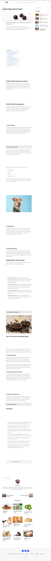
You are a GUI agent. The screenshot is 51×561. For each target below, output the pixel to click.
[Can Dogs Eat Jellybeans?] (7, 506)
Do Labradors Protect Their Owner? (43, 19)
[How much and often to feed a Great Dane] (17, 533)
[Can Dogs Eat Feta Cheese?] (28, 533)
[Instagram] (25, 551)
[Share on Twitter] (3, 27)
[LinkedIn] (8, 478)
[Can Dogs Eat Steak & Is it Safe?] (17, 506)
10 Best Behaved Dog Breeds (24, 495)
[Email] (3, 31)
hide (11, 50)
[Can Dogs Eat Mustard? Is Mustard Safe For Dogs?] (7, 533)
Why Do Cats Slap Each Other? (44, 22)
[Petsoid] (6, 2)
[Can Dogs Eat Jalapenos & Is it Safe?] (28, 506)
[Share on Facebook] (3, 25)
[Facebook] (23, 551)
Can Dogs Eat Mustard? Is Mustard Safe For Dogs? (7, 539)
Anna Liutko (17, 485)
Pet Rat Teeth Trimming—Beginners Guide (43, 29)
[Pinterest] (3, 29)
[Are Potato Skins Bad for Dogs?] (28, 519)
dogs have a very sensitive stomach (20, 131)
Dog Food (3, 7)
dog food (10, 89)
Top (25, 558)
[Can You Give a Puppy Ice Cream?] (7, 520)
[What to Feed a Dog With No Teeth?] (17, 519)
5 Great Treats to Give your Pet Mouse (44, 15)
